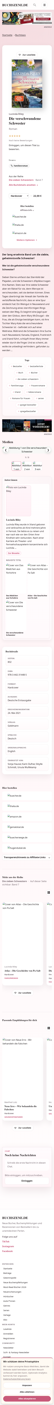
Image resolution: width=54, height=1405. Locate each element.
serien (41, 398)
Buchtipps (20, 35)
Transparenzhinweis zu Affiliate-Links (25, 857)
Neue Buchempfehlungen (15, 1282)
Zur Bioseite (13, 553)
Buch (20, 372)
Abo (5, 1319)
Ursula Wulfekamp (26, 767)
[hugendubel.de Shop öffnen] (27, 848)
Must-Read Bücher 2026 (14, 1287)
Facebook (7, 1251)
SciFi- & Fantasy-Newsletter (16, 1352)
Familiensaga (17, 385)
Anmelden (8, 1333)
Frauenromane (38, 385)
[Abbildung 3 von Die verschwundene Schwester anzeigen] (37, 466)
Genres (6, 1305)
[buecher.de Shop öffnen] (27, 216)
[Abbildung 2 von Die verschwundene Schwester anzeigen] (27, 466)
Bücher (34, 372)
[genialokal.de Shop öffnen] (27, 827)
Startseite (7, 35)
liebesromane (34, 392)
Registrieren (9, 1338)
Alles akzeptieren (27, 1398)
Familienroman (21, 166)
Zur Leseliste (29, 54)
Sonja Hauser (14, 763)
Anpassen (27, 1385)
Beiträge (7, 1273)
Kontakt (7, 1357)
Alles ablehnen (27, 1392)
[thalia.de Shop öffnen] (27, 225)
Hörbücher (8, 1296)
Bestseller (17, 366)
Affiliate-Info (26, 210)
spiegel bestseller (28, 404)
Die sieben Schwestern (21, 179)
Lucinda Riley (16, 113)
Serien (6, 1310)
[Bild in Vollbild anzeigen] (27, 450)
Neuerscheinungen (12, 1291)
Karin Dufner (28, 763)
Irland (17, 392)
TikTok (5, 1241)
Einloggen (14, 145)
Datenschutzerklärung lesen (17, 1379)
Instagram (8, 1246)
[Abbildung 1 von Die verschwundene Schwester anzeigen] (16, 466)
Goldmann (13, 725)
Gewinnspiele (9, 1277)
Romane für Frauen (21, 398)
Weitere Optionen (26, 240)
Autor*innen (9, 1301)
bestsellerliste (36, 366)
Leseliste (7, 1329)
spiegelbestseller (28, 411)
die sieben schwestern (28, 379)
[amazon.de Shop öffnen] (27, 233)
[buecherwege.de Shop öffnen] (27, 837)
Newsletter (8, 1347)
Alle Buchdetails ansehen (22, 185)
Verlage (7, 1315)
